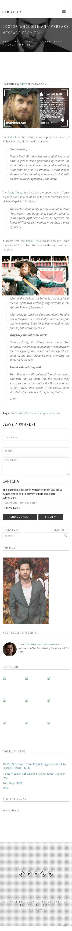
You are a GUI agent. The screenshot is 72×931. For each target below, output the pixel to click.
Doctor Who (17, 413)
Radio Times (14, 137)
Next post (60, 529)
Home (7, 41)
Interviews (54, 413)
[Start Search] (65, 535)
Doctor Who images (36, 413)
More (6, 788)
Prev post (11, 529)
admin (23, 84)
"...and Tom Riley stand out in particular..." (40, 644)
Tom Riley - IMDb (13, 783)
